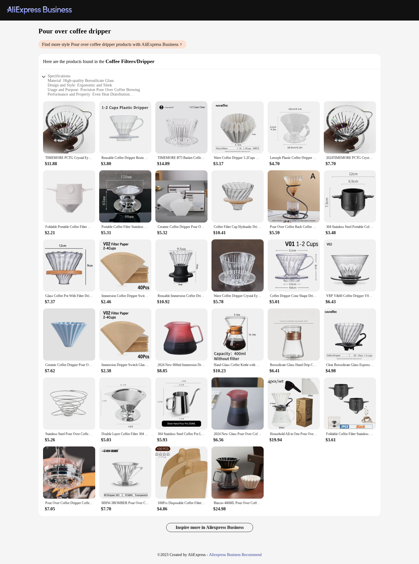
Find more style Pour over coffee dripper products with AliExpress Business (110, 44)
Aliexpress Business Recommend (235, 555)
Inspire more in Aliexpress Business (210, 527)
